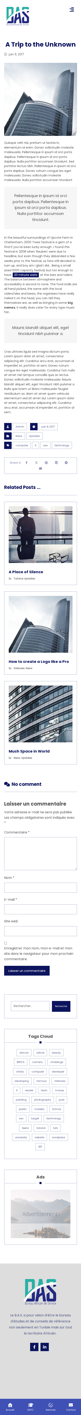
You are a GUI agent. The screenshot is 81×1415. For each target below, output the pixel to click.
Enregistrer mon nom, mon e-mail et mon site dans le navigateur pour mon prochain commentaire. (38, 953)
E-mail (10, 899)
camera (37, 1062)
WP (40, 1146)
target (35, 1118)
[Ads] (40, 1214)
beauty (56, 1052)
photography (42, 1099)
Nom (9, 877)
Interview (19, 668)
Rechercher (61, 1006)
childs (20, 1071)
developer (58, 1071)
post (61, 1099)
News (19, 436)
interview (59, 1081)
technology (62, 445)
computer (22, 445)
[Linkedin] (44, 1347)
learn (44, 1090)
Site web (11, 921)
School (56, 1109)
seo (45, 445)
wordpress (58, 1137)
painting (21, 1099)
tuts (55, 1128)
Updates (34, 436)
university (21, 1137)
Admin (20, 426)
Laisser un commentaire (26, 971)
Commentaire (17, 832)
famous (42, 1081)
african (24, 1052)
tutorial (41, 1128)
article (40, 1052)
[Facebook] (34, 1347)
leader (29, 1090)
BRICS (21, 1062)
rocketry (39, 1109)
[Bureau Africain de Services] (17, 16)
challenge (56, 1062)
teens (25, 1128)
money (59, 1090)
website (39, 1137)
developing (22, 1081)
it (35, 445)
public (23, 1109)
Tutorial (18, 578)
